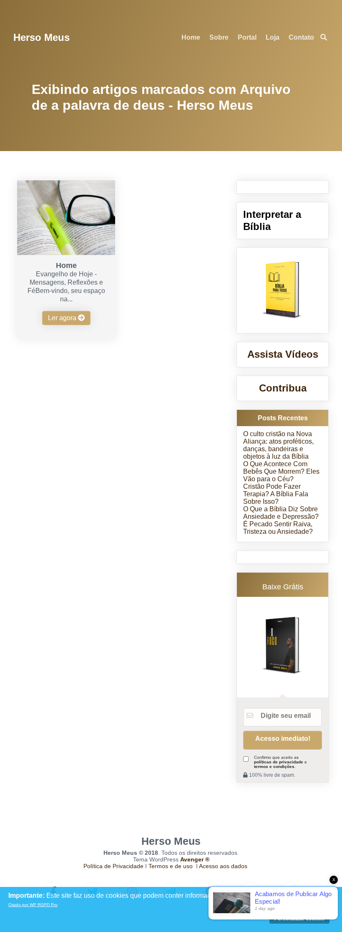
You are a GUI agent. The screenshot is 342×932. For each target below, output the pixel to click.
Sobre (219, 37)
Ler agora (63, 317)
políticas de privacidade (278, 762)
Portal (247, 37)
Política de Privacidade (113, 866)
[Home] (66, 252)
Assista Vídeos (282, 354)
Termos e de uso (170, 866)
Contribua (283, 388)
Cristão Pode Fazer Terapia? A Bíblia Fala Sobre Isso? (275, 494)
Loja (272, 37)
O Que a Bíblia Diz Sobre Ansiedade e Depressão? (281, 512)
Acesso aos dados (223, 866)
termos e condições (274, 766)
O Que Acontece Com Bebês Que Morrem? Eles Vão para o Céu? (281, 471)
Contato (301, 37)
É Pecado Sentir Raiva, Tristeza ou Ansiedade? (278, 527)
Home (190, 37)
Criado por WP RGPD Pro (33, 904)
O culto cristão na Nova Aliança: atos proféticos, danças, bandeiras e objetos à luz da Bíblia (278, 445)
